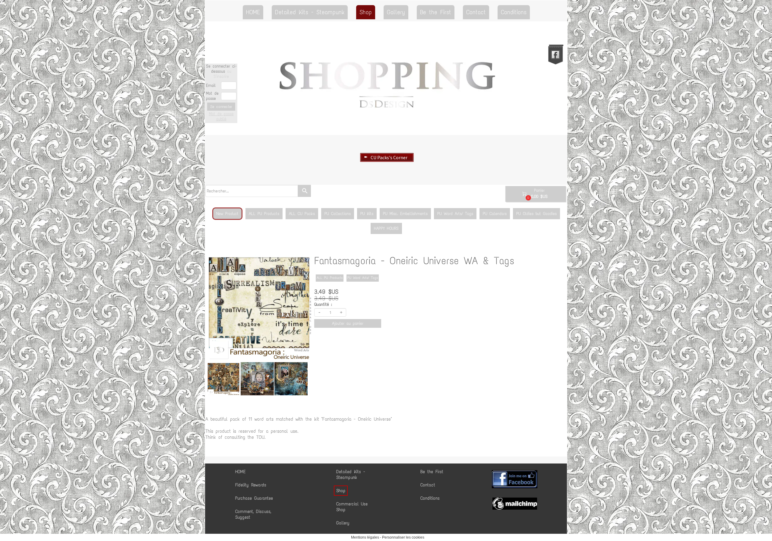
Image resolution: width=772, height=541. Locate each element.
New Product (227, 213)
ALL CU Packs (302, 213)
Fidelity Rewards (250, 485)
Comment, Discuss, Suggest (253, 514)
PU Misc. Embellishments (405, 213)
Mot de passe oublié (221, 116)
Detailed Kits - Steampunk (309, 12)
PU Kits (366, 213)
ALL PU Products (264, 213)
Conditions (514, 12)
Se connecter (221, 106)
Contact (476, 12)
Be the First (435, 12)
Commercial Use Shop (352, 506)
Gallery (396, 12)
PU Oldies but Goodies (536, 213)
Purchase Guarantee (254, 498)
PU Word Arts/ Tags (455, 213)
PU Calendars (495, 213)
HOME (253, 12)
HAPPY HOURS (386, 228)
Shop (365, 12)
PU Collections (337, 213)
